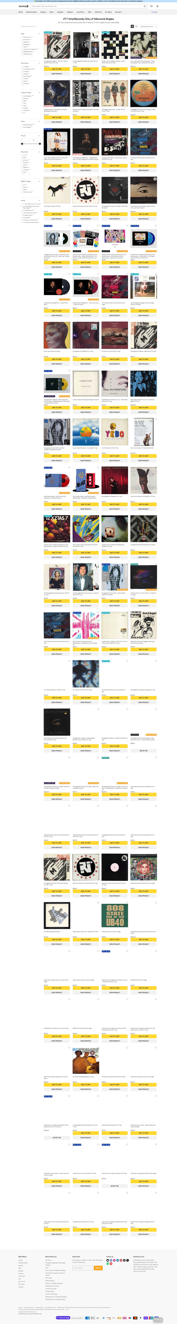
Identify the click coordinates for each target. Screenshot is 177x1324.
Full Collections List (50, 1307)
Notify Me (144, 751)
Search (20, 1307)
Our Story (108, 12)
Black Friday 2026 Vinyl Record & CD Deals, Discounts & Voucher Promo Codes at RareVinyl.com (84, 1307)
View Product (56, 74)
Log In (155, 12)
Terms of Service (50, 1289)
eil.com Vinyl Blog (51, 1294)
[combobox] (86, 6)
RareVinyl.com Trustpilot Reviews (56, 1297)
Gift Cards (48, 1278)
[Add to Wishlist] (69, 32)
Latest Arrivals (31, 12)
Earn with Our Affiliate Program (55, 1270)
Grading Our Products (52, 1286)
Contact (118, 12)
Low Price (80, 12)
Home (20, 12)
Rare (51, 12)
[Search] (144, 6)
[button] (132, 26)
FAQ (67, 1309)
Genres (43, 12)
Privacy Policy (49, 1291)
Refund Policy (49, 1281)
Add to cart (57, 69)
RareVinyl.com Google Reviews (55, 1299)
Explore (70, 12)
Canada (76, 1318)
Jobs (46, 1268)
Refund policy (39, 1307)
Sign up (98, 1268)
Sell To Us (98, 12)
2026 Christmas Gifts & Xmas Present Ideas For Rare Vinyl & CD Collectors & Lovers (41, 1309)
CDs (89, 12)
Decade (60, 12)
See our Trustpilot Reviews (54, 1283)
